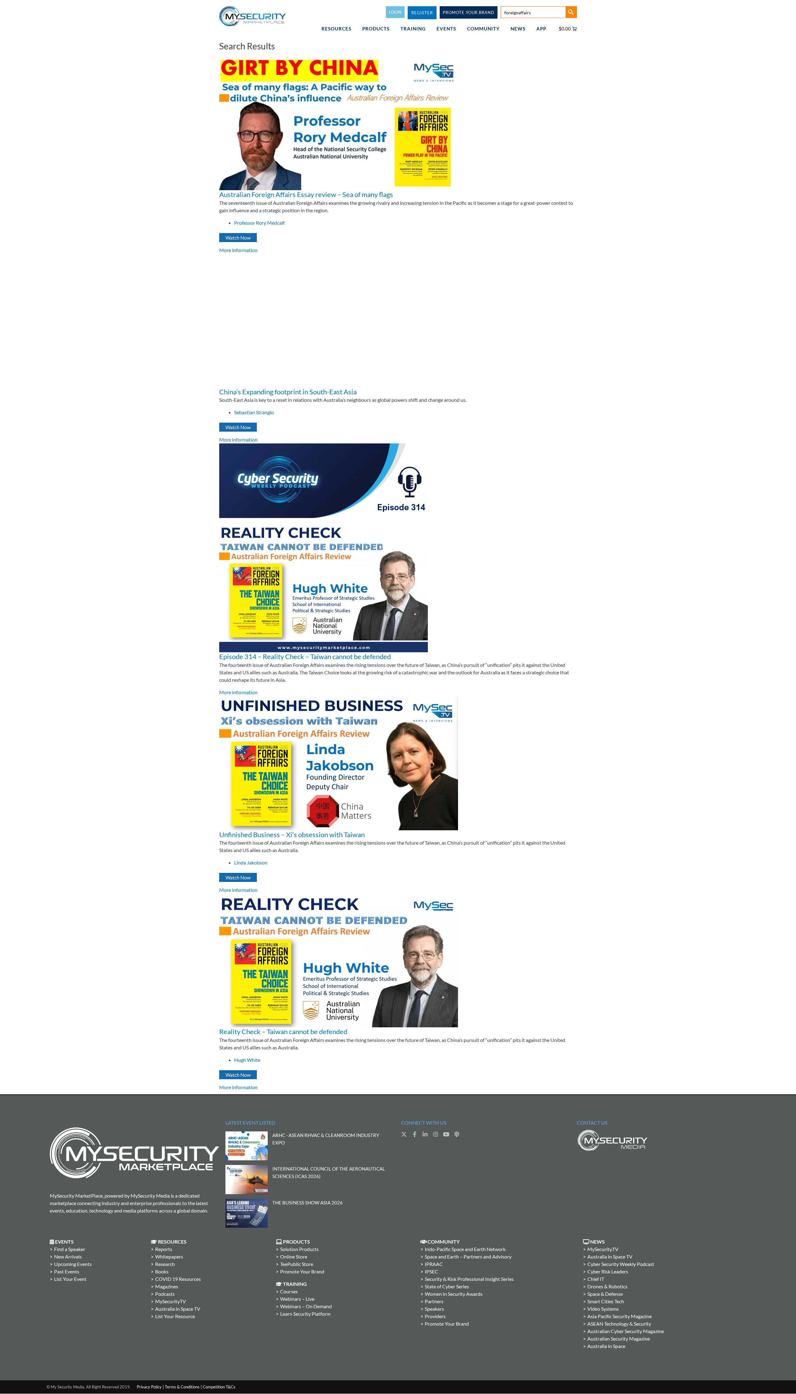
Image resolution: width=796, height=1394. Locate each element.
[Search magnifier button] (570, 12)
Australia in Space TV (177, 1309)
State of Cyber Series (447, 1286)
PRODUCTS (376, 28)
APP (541, 28)
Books (162, 1271)
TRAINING (413, 28)
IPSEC (431, 1271)
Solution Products (299, 1249)
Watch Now (238, 238)
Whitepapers (169, 1256)
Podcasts (165, 1294)
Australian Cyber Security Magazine (625, 1331)
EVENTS (446, 28)
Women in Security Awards (454, 1294)
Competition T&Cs (219, 1386)
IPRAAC (434, 1264)
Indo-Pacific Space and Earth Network (465, 1249)
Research (165, 1264)
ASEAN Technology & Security (619, 1324)
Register (422, 12)
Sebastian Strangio (254, 412)
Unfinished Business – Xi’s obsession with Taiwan (292, 834)
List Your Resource (175, 1316)
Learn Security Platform (305, 1314)
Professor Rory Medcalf (259, 223)
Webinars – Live (297, 1299)
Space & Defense (605, 1294)
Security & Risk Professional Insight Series (469, 1279)
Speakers (434, 1309)
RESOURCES (336, 28)
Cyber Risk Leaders (607, 1271)
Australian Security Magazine (618, 1338)
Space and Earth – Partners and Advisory (468, 1256)
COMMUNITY (483, 28)
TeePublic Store (296, 1264)
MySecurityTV (170, 1301)
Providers (435, 1316)
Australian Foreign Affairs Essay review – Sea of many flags (306, 194)
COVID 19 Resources (178, 1279)
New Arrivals (68, 1256)
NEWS (518, 28)
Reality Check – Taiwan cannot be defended (283, 1031)
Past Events (66, 1271)
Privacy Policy (149, 1386)
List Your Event (70, 1279)
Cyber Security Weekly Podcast (620, 1264)
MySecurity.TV (602, 1249)
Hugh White (247, 1060)
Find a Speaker (69, 1249)
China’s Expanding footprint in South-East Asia (288, 391)
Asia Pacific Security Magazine (619, 1316)
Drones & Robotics (607, 1286)
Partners (434, 1301)
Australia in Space (606, 1346)
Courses (289, 1291)
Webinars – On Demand (306, 1306)
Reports (163, 1249)
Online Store (293, 1256)
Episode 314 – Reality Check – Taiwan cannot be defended (305, 656)
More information (238, 250)
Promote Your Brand (302, 1271)
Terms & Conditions (182, 1386)
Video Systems (603, 1309)
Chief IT (595, 1279)
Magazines (166, 1286)
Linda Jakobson (250, 862)
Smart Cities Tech (605, 1301)
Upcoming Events (73, 1264)
